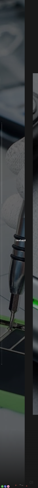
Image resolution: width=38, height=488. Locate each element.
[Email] (8, 486)
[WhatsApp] (2, 486)
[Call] (5, 486)
